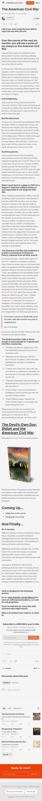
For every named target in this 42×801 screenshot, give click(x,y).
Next (35, 668)
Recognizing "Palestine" (12, 729)
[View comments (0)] (11, 24)
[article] (21, 719)
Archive (13, 591)
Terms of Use (31, 642)
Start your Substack (16, 791)
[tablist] (10, 683)
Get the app (31, 791)
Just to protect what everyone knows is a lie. (16, 718)
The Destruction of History (13, 714)
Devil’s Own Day (19, 438)
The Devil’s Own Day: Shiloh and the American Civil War (19, 428)
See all (5, 754)
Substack (11, 797)
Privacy (19, 786)
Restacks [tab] (15, 683)
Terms (25, 786)
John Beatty (10, 17)
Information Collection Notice (22, 644)
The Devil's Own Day (9, 292)
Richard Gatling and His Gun (14, 742)
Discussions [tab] (17, 708)
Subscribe (30, 3)
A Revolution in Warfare (10, 744)
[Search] (38, 708)
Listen (37, 18)
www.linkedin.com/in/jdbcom (21, 597)
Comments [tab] (6, 683)
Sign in (37, 3)
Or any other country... (10, 732)
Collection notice (34, 786)
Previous (8, 668)
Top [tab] (4, 708)
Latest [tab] (9, 708)
